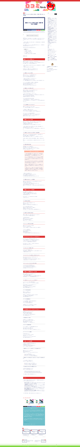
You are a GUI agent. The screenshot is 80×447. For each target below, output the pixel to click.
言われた (49, 59)
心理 (54, 56)
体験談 (48, 45)
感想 (49, 57)
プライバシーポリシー (49, 0)
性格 (55, 56)
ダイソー (55, 51)
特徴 (53, 58)
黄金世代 (48, 60)
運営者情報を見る (49, 71)
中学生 (55, 54)
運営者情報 (37, 0)
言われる (52, 59)
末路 (54, 57)
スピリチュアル (49, 51)
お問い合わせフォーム (26, 422)
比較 (48, 46)
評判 (48, 47)
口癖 (54, 55)
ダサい (49, 52)
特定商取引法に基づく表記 (43, 0)
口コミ (52, 55)
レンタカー (53, 54)
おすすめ (49, 50)
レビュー (50, 54)
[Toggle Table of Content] (25, 56)
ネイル (50, 52)
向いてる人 (49, 56)
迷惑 (56, 59)
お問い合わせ (32, 0)
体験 (48, 55)
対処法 (51, 56)
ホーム (28, 0)
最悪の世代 (52, 57)
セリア (52, 51)
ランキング (49, 44)
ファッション (53, 52)
